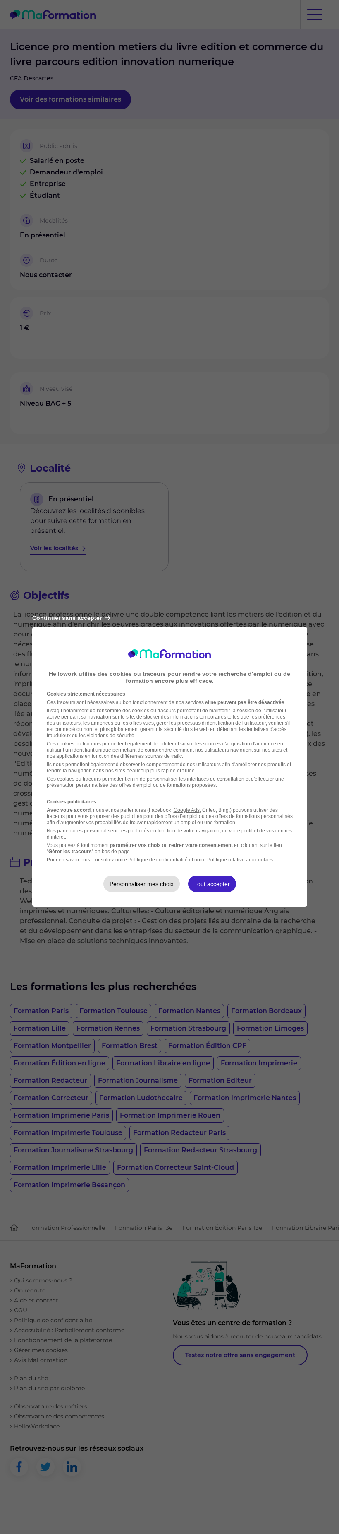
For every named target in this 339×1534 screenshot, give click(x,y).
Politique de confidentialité (158, 860)
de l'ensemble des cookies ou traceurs (133, 711)
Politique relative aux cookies (240, 860)
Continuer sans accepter (67, 618)
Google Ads (187, 810)
